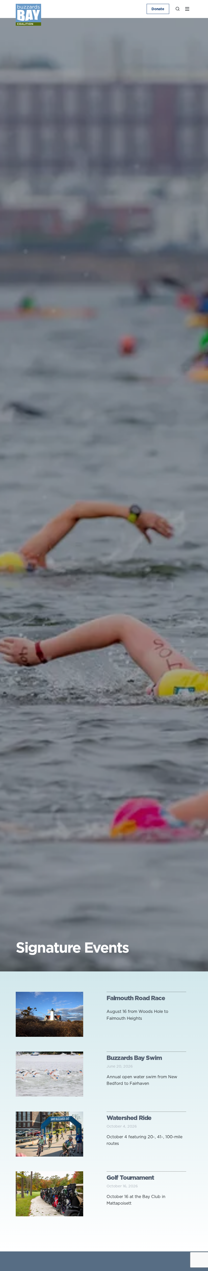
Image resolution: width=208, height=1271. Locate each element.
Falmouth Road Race (136, 998)
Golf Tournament (130, 1177)
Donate (157, 8)
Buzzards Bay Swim (134, 1057)
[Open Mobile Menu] (187, 9)
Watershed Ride (129, 1117)
